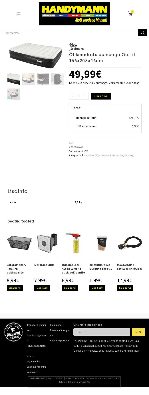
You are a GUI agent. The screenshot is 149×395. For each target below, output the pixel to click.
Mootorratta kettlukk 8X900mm (129, 267)
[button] (19, 14)
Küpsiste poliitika (59, 340)
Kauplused (56, 325)
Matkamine (117, 155)
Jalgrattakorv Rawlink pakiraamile (16, 269)
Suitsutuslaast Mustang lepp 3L (100, 267)
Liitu (139, 332)
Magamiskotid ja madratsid (97, 155)
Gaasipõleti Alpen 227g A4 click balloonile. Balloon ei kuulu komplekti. (74, 273)
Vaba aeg (129, 155)
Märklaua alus (44, 265)
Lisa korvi (100, 96)
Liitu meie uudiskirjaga (87, 324)
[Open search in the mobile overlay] (74, 32)
